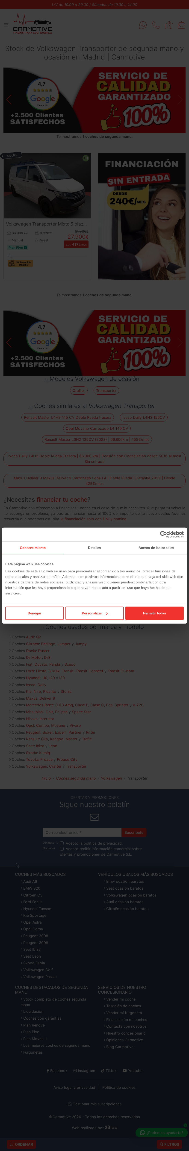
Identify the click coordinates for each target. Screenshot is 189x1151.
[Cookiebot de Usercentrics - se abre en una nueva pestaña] (163, 534)
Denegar (34, 613)
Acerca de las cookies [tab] (156, 547)
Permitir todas (154, 613)
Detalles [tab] (94, 547)
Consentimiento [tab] (33, 547)
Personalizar (92, 613)
